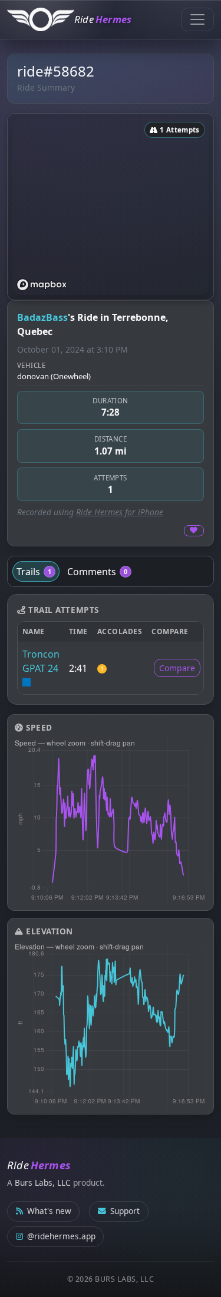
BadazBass (42, 317)
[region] (110, 206)
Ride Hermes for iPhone (119, 512)
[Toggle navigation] (197, 19)
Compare (177, 668)
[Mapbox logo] (42, 284)
